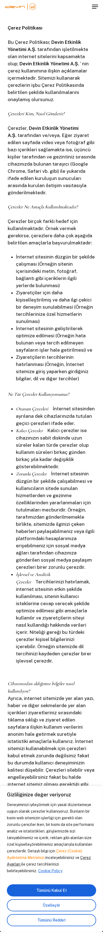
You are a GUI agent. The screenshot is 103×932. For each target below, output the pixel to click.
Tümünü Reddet (51, 920)
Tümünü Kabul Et (51, 890)
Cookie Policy (50, 871)
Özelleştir (51, 905)
